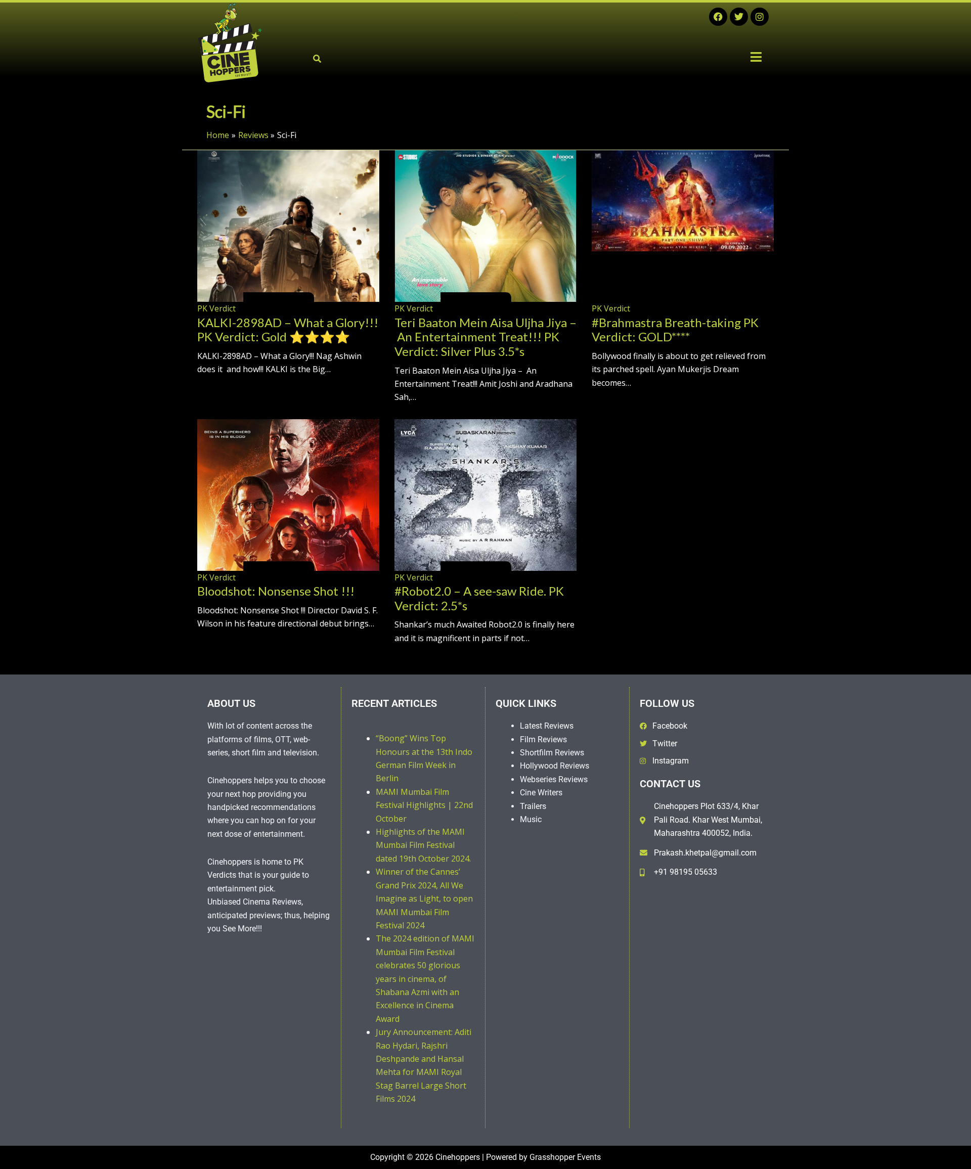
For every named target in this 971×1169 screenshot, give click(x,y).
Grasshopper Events (565, 1157)
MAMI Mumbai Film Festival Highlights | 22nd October (424, 805)
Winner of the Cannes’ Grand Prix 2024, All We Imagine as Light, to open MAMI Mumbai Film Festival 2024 (424, 898)
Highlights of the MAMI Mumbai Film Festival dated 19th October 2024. (423, 845)
